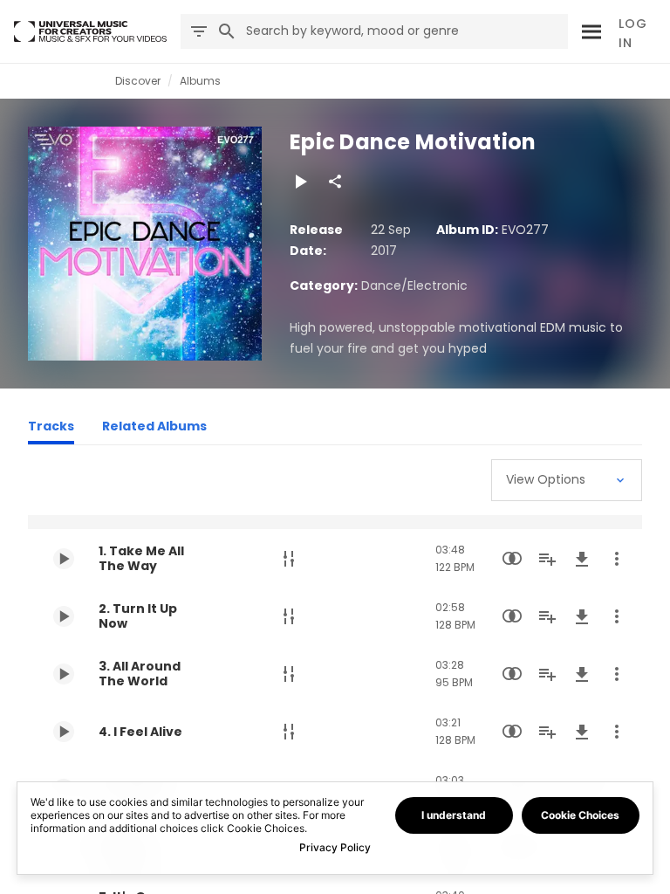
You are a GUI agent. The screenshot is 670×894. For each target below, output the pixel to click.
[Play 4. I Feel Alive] (64, 732)
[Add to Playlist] (547, 558)
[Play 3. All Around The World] (64, 674)
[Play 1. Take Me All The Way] (64, 559)
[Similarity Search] (512, 558)
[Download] (581, 558)
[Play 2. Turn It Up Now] (64, 616)
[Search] (589, 31)
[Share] (335, 181)
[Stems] (288, 558)
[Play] (300, 181)
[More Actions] (616, 558)
